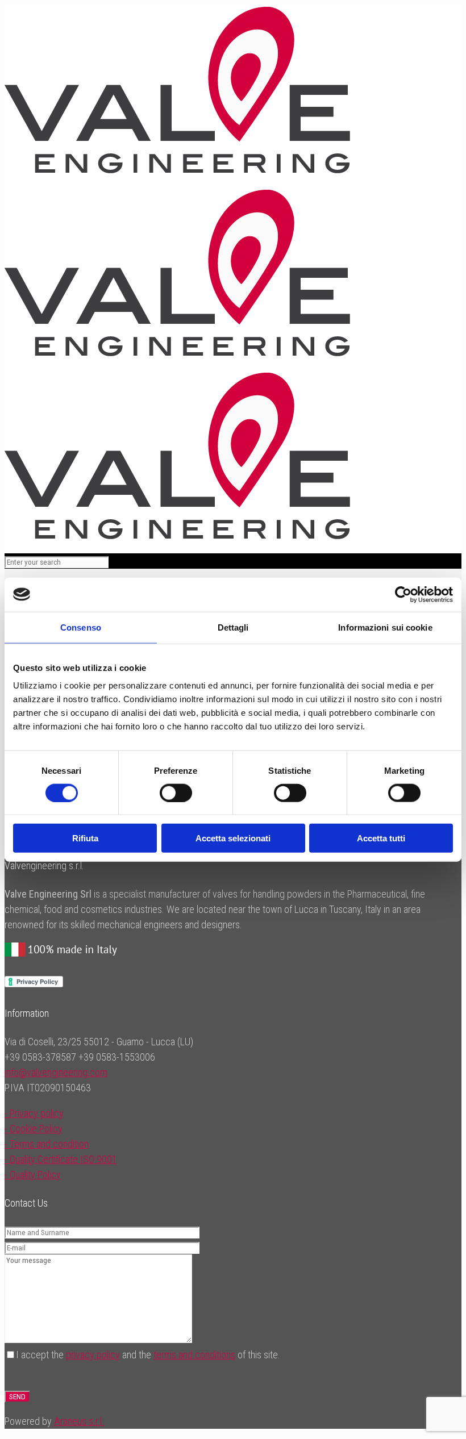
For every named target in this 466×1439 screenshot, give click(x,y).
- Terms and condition (47, 1144)
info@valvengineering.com (56, 1072)
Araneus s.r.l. (79, 1421)
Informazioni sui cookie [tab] (385, 627)
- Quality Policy (33, 1175)
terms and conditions (194, 1355)
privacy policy (93, 1355)
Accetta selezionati (233, 838)
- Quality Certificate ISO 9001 (61, 1159)
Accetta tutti (381, 838)
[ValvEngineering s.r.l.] (177, 353)
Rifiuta (85, 838)
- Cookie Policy (34, 1128)
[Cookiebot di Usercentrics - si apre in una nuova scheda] (403, 594)
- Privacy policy (34, 1113)
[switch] (176, 792)
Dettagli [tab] (233, 627)
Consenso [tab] (80, 627)
